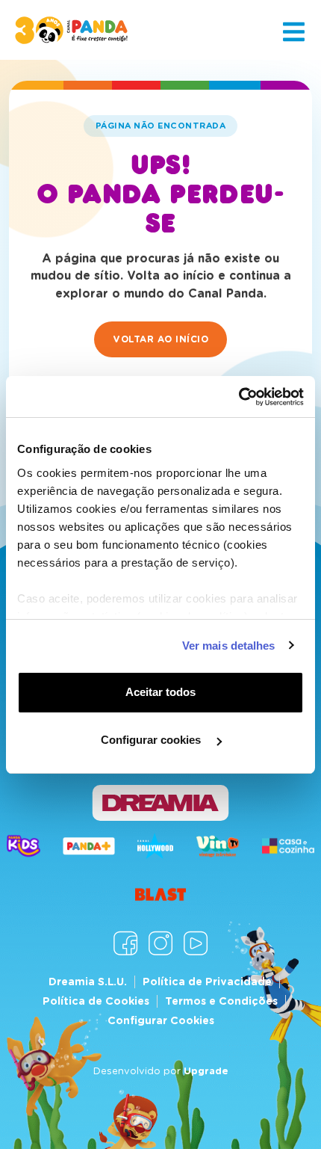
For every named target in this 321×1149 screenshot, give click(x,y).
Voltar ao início (160, 339)
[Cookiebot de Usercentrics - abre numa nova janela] (238, 397)
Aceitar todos (160, 692)
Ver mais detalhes (228, 645)
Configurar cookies (152, 739)
